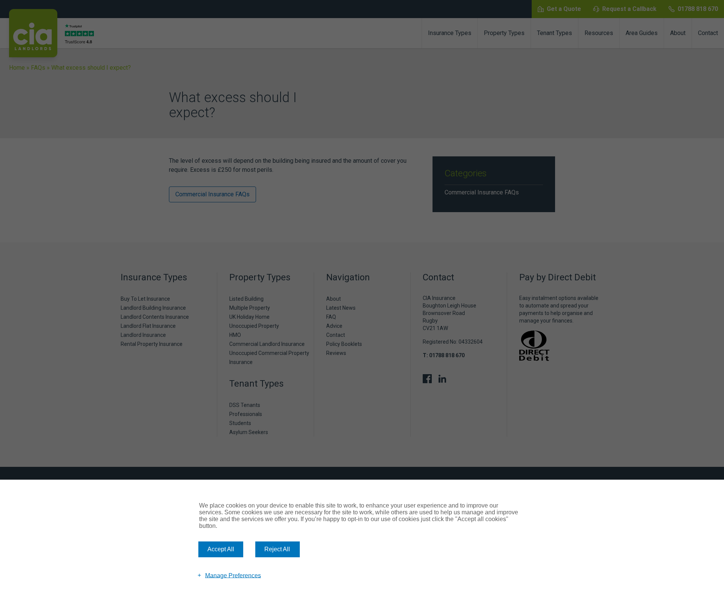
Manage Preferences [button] (233, 575)
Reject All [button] (277, 549)
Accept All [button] (220, 549)
